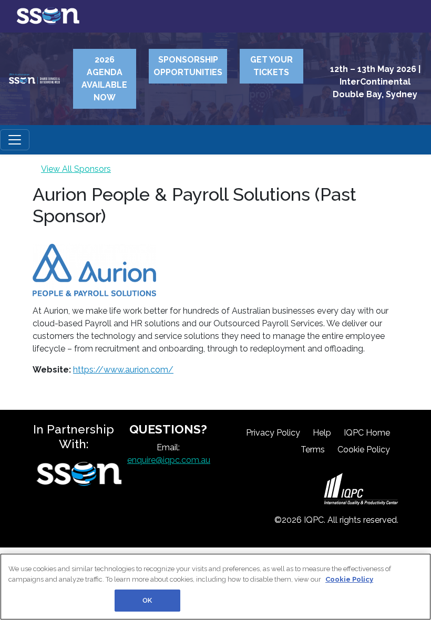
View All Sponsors (76, 169)
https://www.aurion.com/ (123, 370)
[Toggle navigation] (14, 139)
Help (322, 433)
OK (147, 600)
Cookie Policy (363, 449)
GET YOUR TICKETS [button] (271, 66)
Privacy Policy (273, 433)
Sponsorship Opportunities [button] (187, 66)
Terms (313, 449)
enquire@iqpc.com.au (168, 460)
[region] (215, 586)
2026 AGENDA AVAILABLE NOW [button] (104, 78)
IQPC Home (367, 433)
